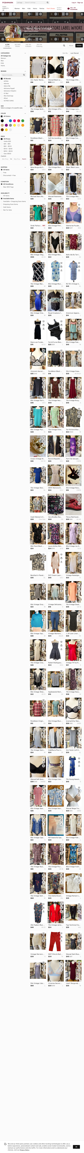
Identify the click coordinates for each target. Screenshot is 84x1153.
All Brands (7, 79)
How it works (59, 8)
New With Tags (8, 187)
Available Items (8, 198)
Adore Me (6, 86)
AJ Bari (5, 93)
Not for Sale (7, 210)
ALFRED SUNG (8, 101)
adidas (5, 81)
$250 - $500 (8, 151)
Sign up (80, 2)
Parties (42, 8)
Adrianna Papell (9, 88)
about (71, 45)
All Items (6, 170)
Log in (74, 2)
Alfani (5, 98)
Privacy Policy (24, 1150)
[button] (20, 3)
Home (35, 8)
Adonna (6, 83)
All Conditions (8, 184)
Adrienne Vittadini (9, 91)
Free (4, 172)
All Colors (7, 116)
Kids (29, 8)
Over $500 (7, 154)
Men (23, 8)
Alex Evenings (8, 96)
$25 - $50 (7, 144)
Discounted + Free (9, 175)
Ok (76, 1147)
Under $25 (7, 141)
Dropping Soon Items (10, 204)
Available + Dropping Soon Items (14, 201)
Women (17, 8)
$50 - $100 (8, 146)
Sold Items (7, 207)
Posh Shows (51, 8)
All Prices (7, 139)
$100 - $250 (8, 149)
